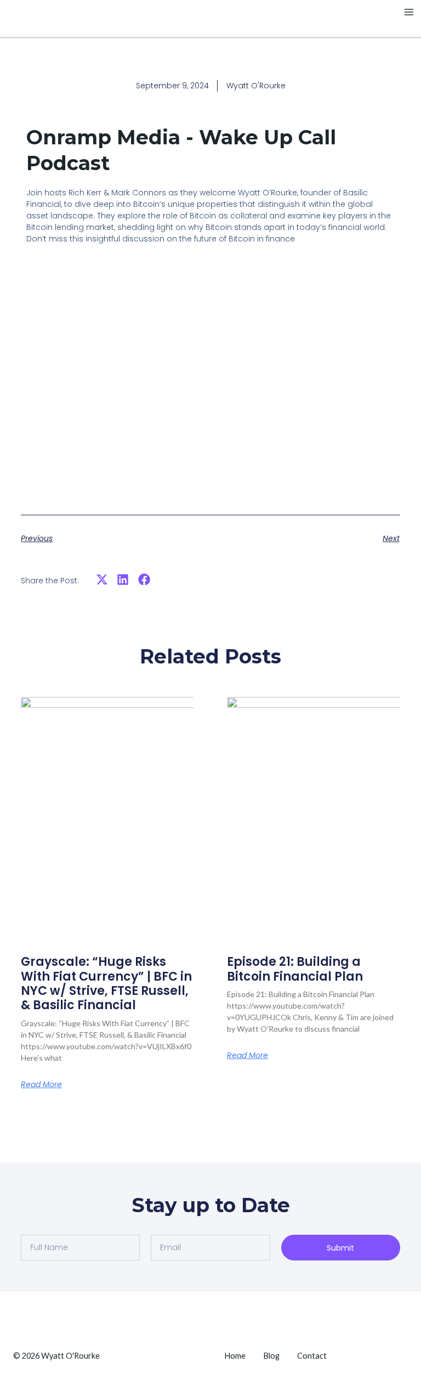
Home (235, 1355)
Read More (41, 1084)
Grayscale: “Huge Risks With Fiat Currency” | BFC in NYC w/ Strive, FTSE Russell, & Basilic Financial (106, 983)
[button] (101, 579)
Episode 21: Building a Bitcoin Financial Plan (295, 968)
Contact (312, 1355)
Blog (271, 1355)
